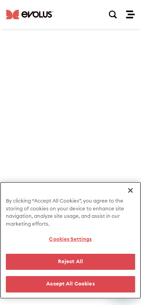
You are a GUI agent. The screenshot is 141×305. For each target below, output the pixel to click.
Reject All (70, 261)
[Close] (130, 190)
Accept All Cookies (70, 284)
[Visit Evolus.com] (29, 14)
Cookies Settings (70, 239)
